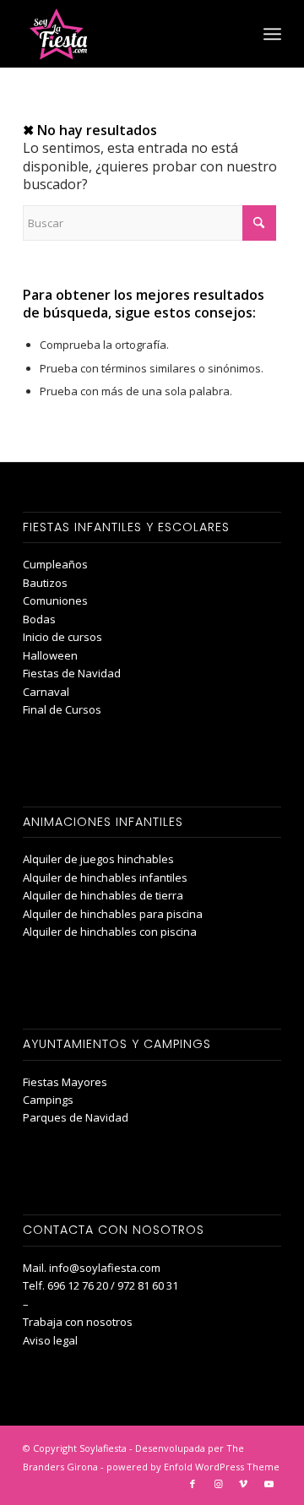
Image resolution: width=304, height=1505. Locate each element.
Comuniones (55, 600)
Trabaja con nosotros (78, 1321)
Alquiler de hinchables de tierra (103, 895)
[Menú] (272, 34)
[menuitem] (272, 34)
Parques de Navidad (75, 1117)
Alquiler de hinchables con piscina (110, 931)
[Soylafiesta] (126, 34)
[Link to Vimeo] (243, 1484)
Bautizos (45, 582)
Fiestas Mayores (65, 1081)
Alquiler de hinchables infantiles (105, 877)
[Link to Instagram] (218, 1484)
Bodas (39, 619)
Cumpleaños (55, 564)
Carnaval (46, 691)
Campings (48, 1099)
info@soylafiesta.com (104, 1267)
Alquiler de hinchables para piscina (113, 913)
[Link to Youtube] (268, 1484)
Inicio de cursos (62, 636)
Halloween (50, 655)
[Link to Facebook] (192, 1484)
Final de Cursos (62, 709)
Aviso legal (50, 1340)
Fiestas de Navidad (72, 673)
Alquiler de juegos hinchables (98, 859)
